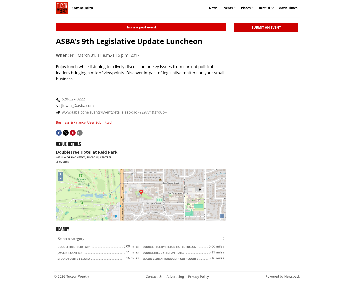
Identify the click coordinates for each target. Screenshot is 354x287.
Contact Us (154, 276)
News (213, 8)
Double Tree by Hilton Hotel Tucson (170, 247)
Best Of (264, 8)
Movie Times (287, 8)
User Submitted (99, 122)
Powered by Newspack (283, 276)
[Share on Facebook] (59, 132)
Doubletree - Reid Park (74, 247)
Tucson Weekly (77, 276)
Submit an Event (266, 27)
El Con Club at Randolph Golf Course (171, 259)
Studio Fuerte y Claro (74, 259)
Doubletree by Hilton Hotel (164, 253)
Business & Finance (71, 122)
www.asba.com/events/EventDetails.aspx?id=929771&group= (114, 112)
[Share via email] (80, 132)
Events (227, 8)
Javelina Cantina (70, 253)
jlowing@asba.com (77, 105)
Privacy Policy (198, 276)
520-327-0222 (73, 99)
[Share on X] (66, 132)
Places (246, 8)
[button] (73, 132)
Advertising (175, 276)
